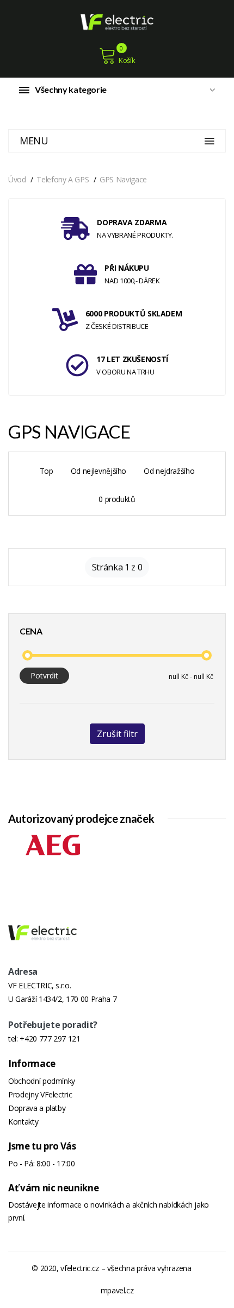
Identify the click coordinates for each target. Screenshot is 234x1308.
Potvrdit (44, 675)
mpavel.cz (117, 1290)
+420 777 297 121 (50, 1038)
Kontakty (23, 1121)
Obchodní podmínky (41, 1081)
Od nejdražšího (169, 471)
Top (46, 471)
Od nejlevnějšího (98, 471)
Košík (127, 60)
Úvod (17, 179)
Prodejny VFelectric (40, 1094)
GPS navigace (123, 179)
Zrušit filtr (117, 734)
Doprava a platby (36, 1108)
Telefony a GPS (62, 179)
